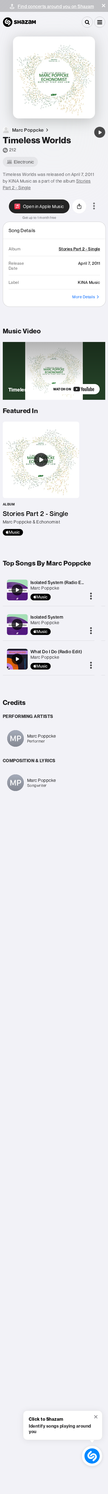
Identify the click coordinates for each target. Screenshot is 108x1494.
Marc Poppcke (45, 588)
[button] (103, 5)
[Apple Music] (13, 532)
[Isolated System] (17, 624)
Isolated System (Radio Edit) (59, 582)
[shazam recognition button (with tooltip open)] (92, 1456)
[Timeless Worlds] (99, 132)
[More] (91, 596)
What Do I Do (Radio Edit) (56, 651)
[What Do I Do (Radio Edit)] (17, 659)
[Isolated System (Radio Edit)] (17, 589)
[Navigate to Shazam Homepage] (19, 22)
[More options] (94, 206)
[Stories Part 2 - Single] (41, 479)
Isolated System (46, 617)
